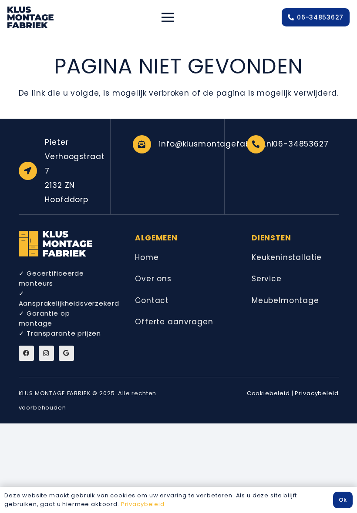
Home (146, 257)
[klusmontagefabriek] (30, 17)
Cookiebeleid (268, 393)
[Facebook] (26, 353)
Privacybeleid (316, 393)
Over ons (153, 278)
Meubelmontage (285, 300)
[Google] (66, 353)
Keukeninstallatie (287, 257)
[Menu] (167, 17)
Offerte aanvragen (174, 321)
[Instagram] (46, 353)
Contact (152, 300)
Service (267, 278)
